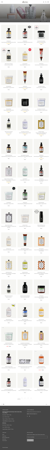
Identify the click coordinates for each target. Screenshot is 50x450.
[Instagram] (29, 416)
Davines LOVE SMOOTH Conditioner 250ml (41, 110)
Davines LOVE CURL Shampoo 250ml (8, 249)
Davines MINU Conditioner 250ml (9, 203)
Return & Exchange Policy (5, 437)
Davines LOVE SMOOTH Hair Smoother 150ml (25, 390)
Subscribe (30, 440)
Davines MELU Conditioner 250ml (9, 344)
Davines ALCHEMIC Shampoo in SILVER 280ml (41, 390)
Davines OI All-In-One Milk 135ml (41, 87)
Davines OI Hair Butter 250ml (25, 110)
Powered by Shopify (5, 447)
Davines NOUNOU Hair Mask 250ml (9, 110)
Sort (46, 404)
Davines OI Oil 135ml (9, 132)
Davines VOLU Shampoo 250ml (8, 320)
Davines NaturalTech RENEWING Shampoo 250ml (25, 203)
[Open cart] (48, 2)
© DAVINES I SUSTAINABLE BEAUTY (6, 446)
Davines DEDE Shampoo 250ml (41, 320)
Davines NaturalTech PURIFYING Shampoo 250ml (9, 42)
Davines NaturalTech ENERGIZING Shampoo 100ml (8, 390)
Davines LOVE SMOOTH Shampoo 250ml (25, 132)
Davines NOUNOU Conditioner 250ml (8, 87)
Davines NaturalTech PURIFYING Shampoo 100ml (9, 156)
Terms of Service (4, 440)
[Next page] (31, 398)
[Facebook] (27, 416)
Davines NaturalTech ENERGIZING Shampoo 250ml (25, 42)
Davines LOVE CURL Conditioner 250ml (25, 226)
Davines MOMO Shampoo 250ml (25, 273)
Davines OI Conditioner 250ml (41, 42)
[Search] (45, 1)
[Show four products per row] (3, 404)
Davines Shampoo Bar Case (25, 367)
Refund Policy (4, 439)
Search (3, 434)
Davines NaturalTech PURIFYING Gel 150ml (25, 87)
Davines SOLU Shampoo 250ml (41, 367)
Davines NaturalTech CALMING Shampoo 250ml (9, 367)
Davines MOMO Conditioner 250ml (41, 203)
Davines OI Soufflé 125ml (41, 226)
